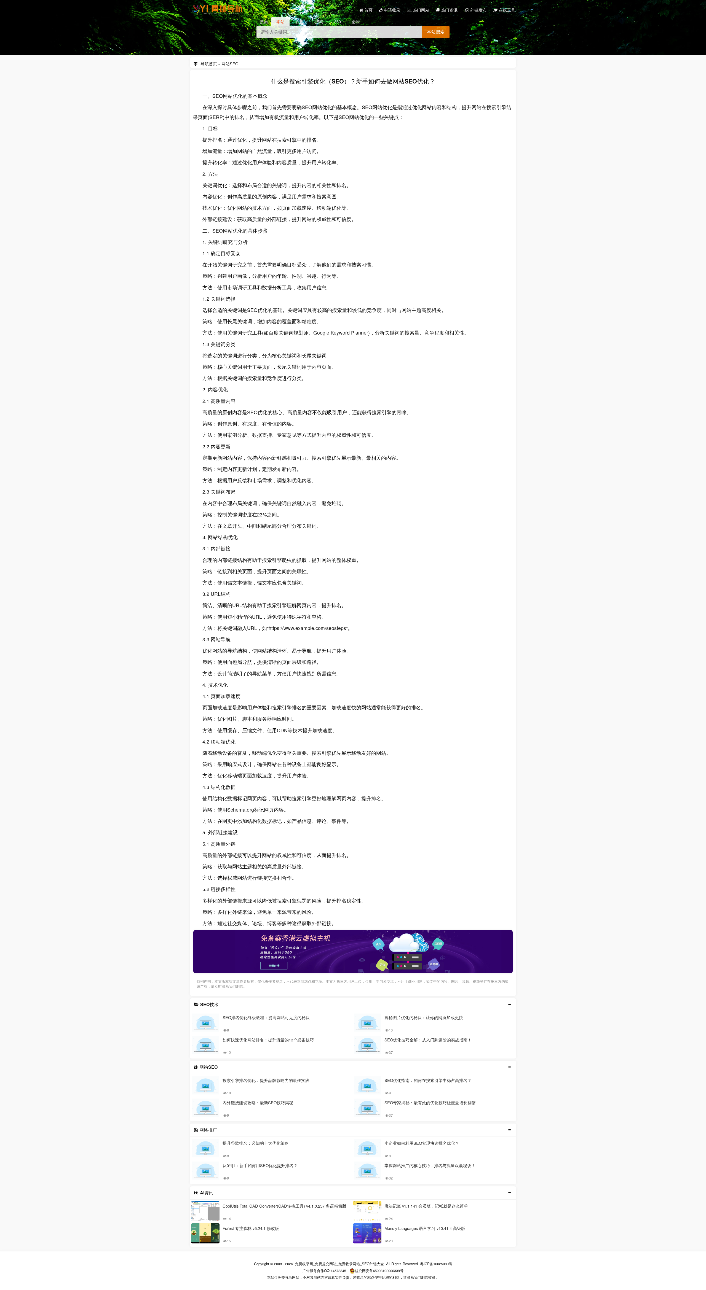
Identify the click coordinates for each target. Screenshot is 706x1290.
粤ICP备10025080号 (436, 1263)
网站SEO (229, 62)
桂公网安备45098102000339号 (379, 1270)
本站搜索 (436, 31)
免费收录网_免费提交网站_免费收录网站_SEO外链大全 (339, 1263)
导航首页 (208, 62)
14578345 (338, 1270)
